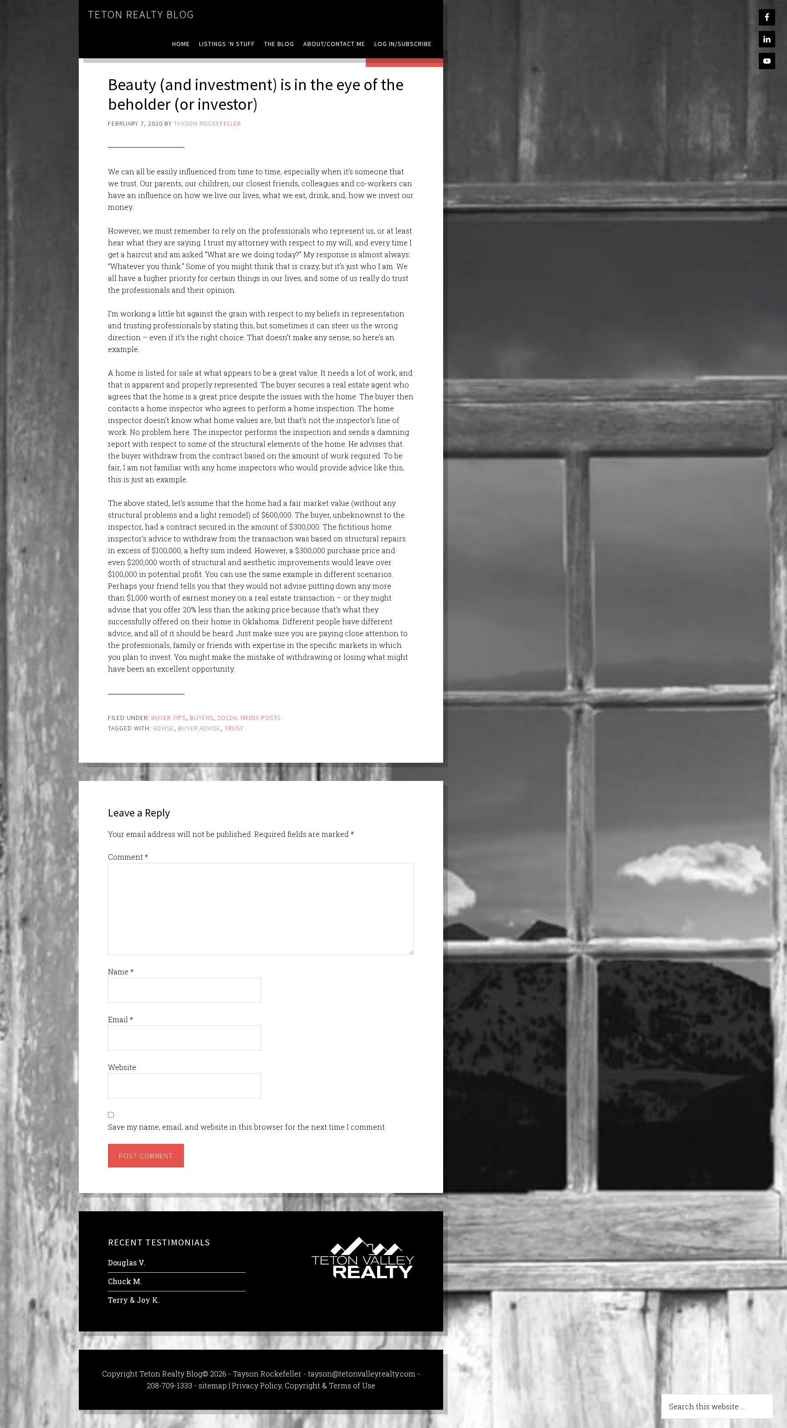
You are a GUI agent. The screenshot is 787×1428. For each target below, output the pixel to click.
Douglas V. (126, 1262)
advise (163, 728)
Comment (128, 857)
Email (120, 1019)
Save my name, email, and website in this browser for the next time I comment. (247, 1127)
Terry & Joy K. (134, 1300)
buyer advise (199, 728)
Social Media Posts (249, 718)
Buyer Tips (168, 718)
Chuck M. (125, 1281)
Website (122, 1067)
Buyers (201, 718)
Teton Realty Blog (141, 14)
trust (234, 728)
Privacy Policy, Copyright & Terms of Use (303, 1385)
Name (120, 971)
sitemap (213, 1385)
